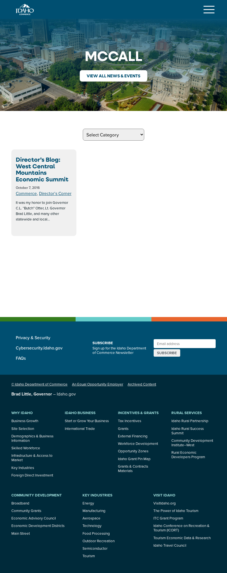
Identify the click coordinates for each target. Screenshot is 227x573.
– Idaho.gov (43, 394)
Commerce (26, 193)
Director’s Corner (55, 193)
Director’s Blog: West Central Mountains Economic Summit (42, 169)
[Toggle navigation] (209, 9)
